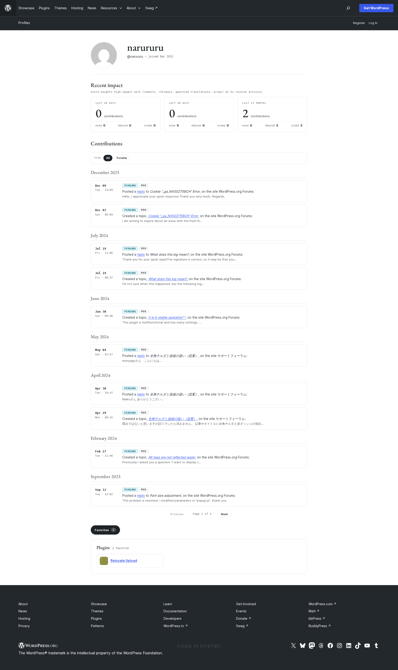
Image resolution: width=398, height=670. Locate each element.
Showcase (99, 604)
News (22, 611)
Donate (243, 618)
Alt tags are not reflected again (171, 457)
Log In (373, 23)
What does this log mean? (167, 279)
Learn (168, 604)
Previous (177, 514)
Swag (242, 626)
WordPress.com (323, 604)
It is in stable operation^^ (167, 317)
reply (141, 191)
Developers (172, 618)
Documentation (175, 611)
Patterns (97, 626)
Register (359, 23)
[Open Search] (348, 8)
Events (241, 611)
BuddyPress (320, 626)
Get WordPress (376, 8)
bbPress (317, 618)
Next (224, 514)
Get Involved (246, 604)
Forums (122, 158)
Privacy (24, 626)
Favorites (104, 530)
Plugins (96, 618)
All (108, 158)
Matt (314, 611)
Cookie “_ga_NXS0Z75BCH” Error (173, 216)
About (23, 604)
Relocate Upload (124, 560)
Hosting (24, 618)
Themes (97, 611)
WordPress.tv (176, 626)
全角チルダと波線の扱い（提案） (172, 419)
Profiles (24, 23)
